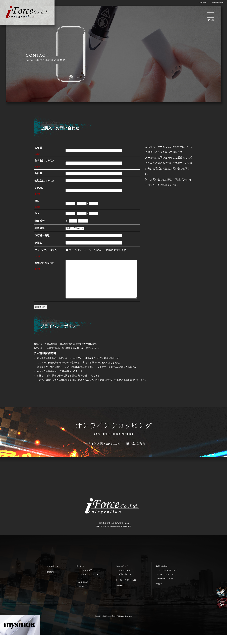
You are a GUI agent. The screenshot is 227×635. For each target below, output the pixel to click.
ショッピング (124, 570)
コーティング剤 (85, 570)
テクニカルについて (167, 574)
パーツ (81, 578)
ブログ (159, 584)
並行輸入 (82, 586)
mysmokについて (166, 578)
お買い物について (126, 574)
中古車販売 (83, 582)
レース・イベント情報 (126, 580)
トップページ (52, 566)
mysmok (119, 586)
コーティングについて (168, 570)
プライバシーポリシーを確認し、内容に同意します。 (99, 250)
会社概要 (50, 572)
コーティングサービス (88, 574)
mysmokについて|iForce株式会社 (211, 2)
